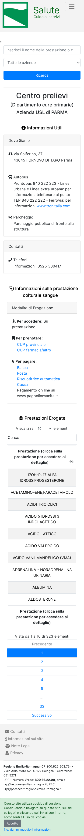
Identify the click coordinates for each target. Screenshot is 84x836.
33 (42, 706)
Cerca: (13, 437)
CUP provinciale (31, 344)
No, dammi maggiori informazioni (27, 829)
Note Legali (21, 745)
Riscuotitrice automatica (38, 379)
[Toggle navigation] (71, 6)
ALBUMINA (42, 587)
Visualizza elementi (42, 428)
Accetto (12, 823)
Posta (22, 373)
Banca (22, 367)
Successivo (42, 715)
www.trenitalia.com (53, 205)
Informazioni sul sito (25, 738)
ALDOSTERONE (42, 599)
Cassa (22, 384)
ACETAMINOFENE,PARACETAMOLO (42, 492)
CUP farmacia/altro (34, 350)
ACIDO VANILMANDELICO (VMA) (42, 557)
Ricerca (42, 75)
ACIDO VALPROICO (42, 545)
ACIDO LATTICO (42, 533)
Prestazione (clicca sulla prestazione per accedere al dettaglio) (40, 457)
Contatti (17, 731)
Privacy (16, 752)
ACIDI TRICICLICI (42, 504)
